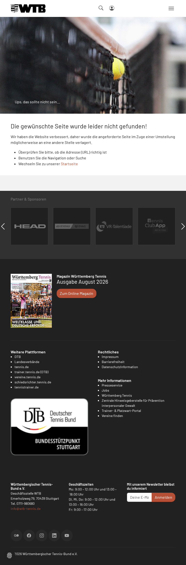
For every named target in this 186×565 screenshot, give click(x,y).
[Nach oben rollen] (176, 555)
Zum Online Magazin (76, 293)
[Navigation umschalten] (171, 8)
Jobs (105, 390)
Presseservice (112, 385)
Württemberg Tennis (117, 395)
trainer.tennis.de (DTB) (31, 372)
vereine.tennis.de (27, 377)
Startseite (69, 163)
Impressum (110, 357)
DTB (18, 357)
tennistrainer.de (27, 387)
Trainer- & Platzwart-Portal (121, 411)
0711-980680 (25, 503)
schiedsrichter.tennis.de (33, 382)
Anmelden (163, 497)
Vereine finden (112, 416)
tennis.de (22, 367)
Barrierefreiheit (113, 362)
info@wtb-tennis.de (25, 508)
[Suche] (101, 8)
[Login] (111, 8)
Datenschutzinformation (120, 367)
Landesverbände (27, 362)
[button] (9, 555)
